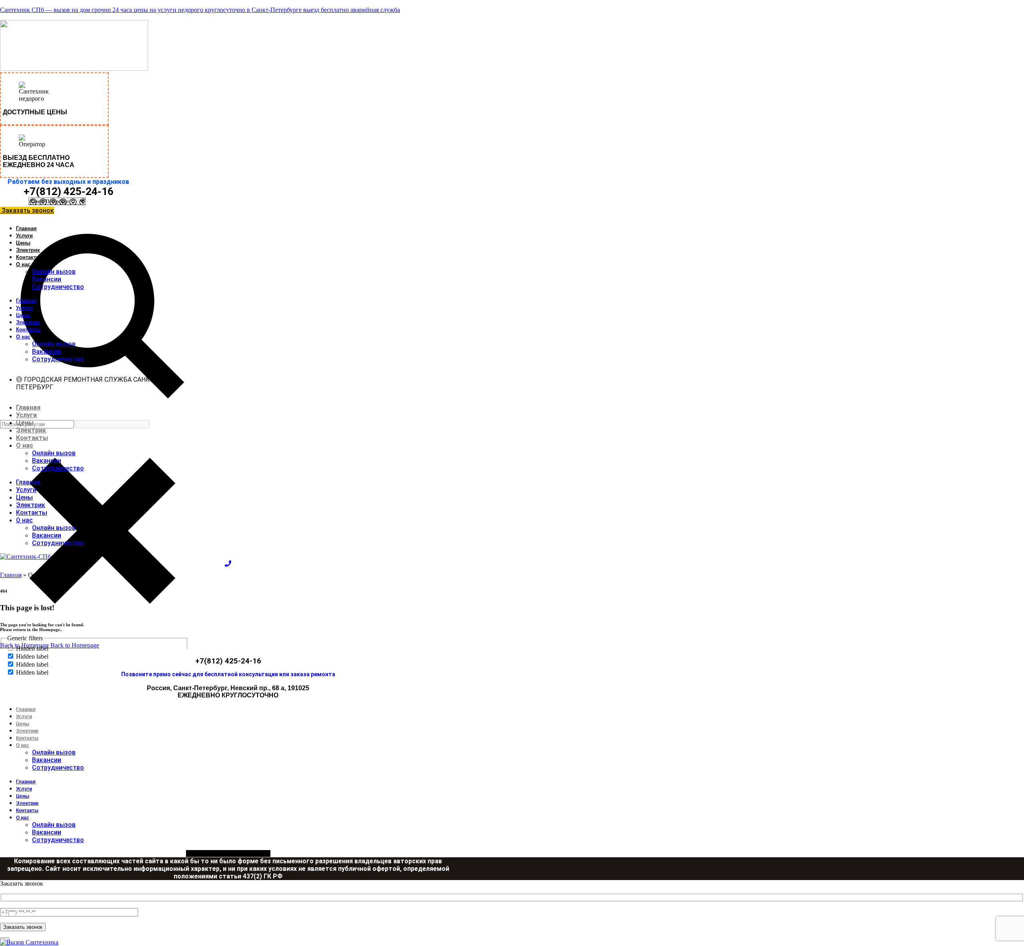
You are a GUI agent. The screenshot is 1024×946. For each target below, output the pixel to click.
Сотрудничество (58, 287)
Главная (26, 228)
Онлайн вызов (54, 271)
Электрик (28, 250)
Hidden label (32, 656)
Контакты (28, 257)
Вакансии (46, 279)
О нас (23, 264)
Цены (23, 243)
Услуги (24, 236)
